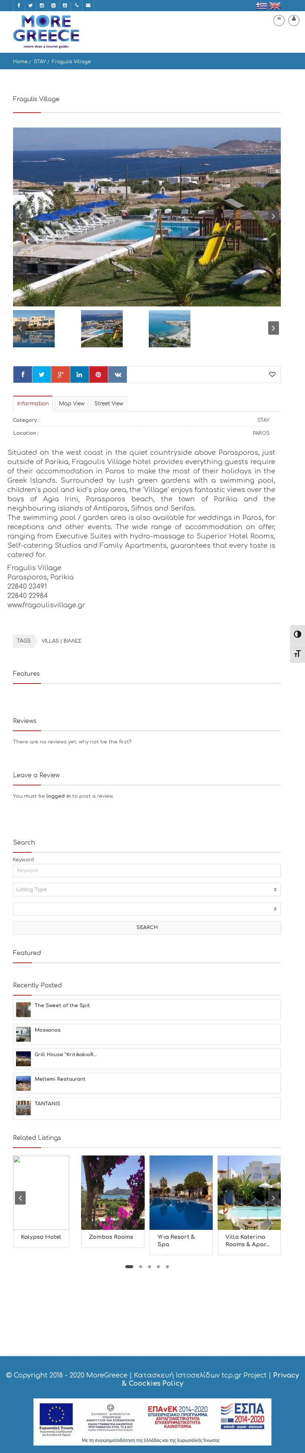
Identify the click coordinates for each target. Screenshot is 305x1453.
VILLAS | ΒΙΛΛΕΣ (61, 641)
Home (20, 61)
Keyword (23, 859)
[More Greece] (46, 31)
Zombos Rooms (111, 1237)
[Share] (22, 374)
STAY (40, 61)
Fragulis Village (71, 61)
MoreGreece (107, 1375)
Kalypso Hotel (41, 1237)
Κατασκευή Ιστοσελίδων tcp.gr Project (200, 1375)
